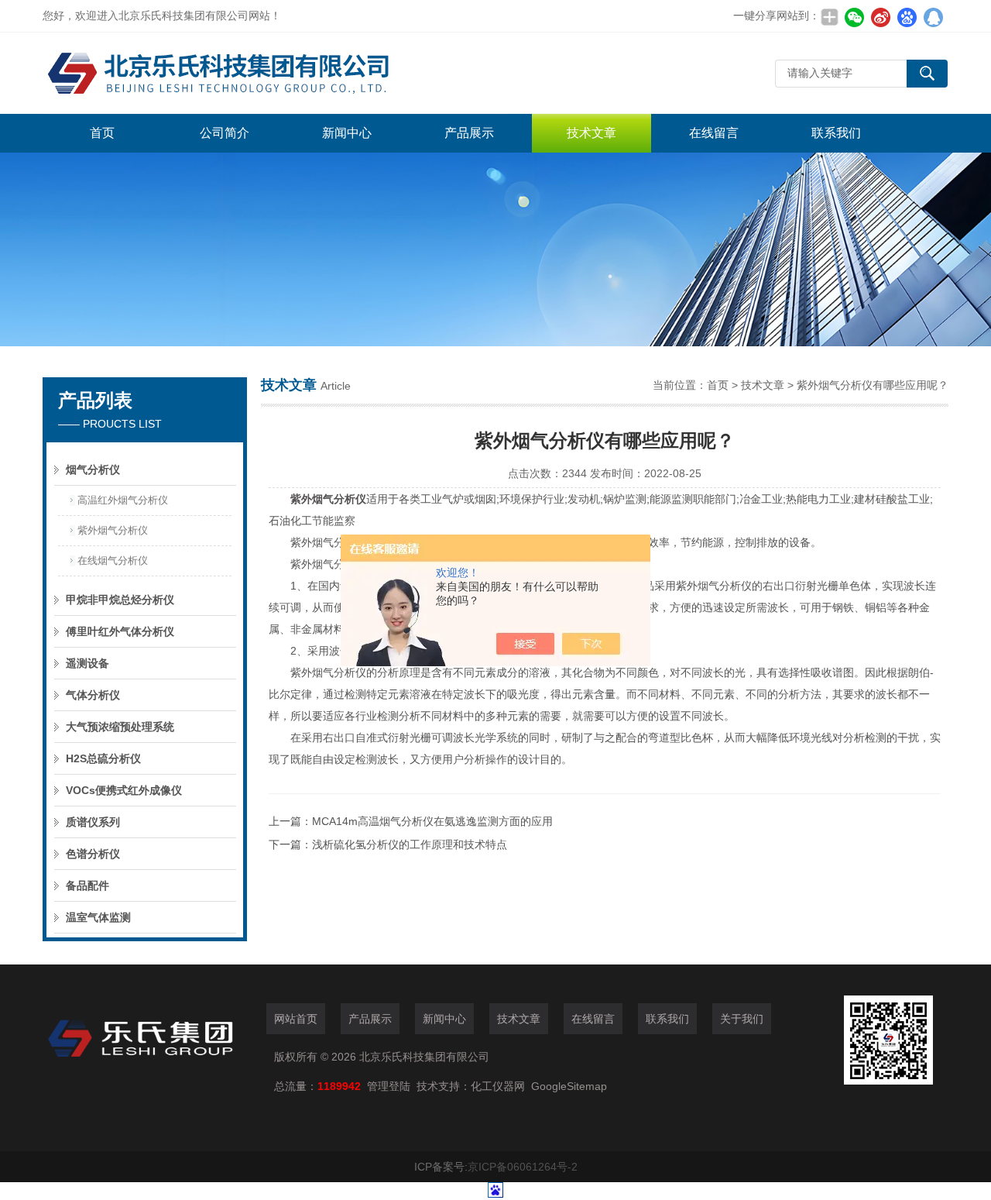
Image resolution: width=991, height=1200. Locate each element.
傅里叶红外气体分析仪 (120, 631)
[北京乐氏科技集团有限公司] (275, 73)
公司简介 (224, 132)
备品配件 (87, 885)
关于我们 (741, 1019)
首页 (102, 132)
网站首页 (295, 1019)
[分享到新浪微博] (880, 17)
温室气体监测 (98, 917)
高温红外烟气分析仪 (122, 500)
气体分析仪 (93, 695)
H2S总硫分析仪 (103, 758)
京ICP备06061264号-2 (523, 1166)
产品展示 (469, 132)
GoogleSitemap (569, 1086)
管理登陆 (388, 1086)
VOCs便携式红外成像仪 (124, 790)
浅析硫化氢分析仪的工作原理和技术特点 (409, 844)
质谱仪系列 (93, 822)
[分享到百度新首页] (906, 17)
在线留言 (714, 132)
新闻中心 (347, 132)
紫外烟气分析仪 (112, 530)
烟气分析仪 (93, 469)
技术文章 (591, 132)
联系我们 (836, 132)
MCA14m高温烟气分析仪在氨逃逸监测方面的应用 (432, 821)
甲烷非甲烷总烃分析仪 (120, 599)
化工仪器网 (498, 1086)
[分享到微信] (854, 17)
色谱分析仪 (93, 854)
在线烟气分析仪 (112, 560)
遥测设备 (87, 663)
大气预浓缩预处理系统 (120, 726)
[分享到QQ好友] (933, 17)
